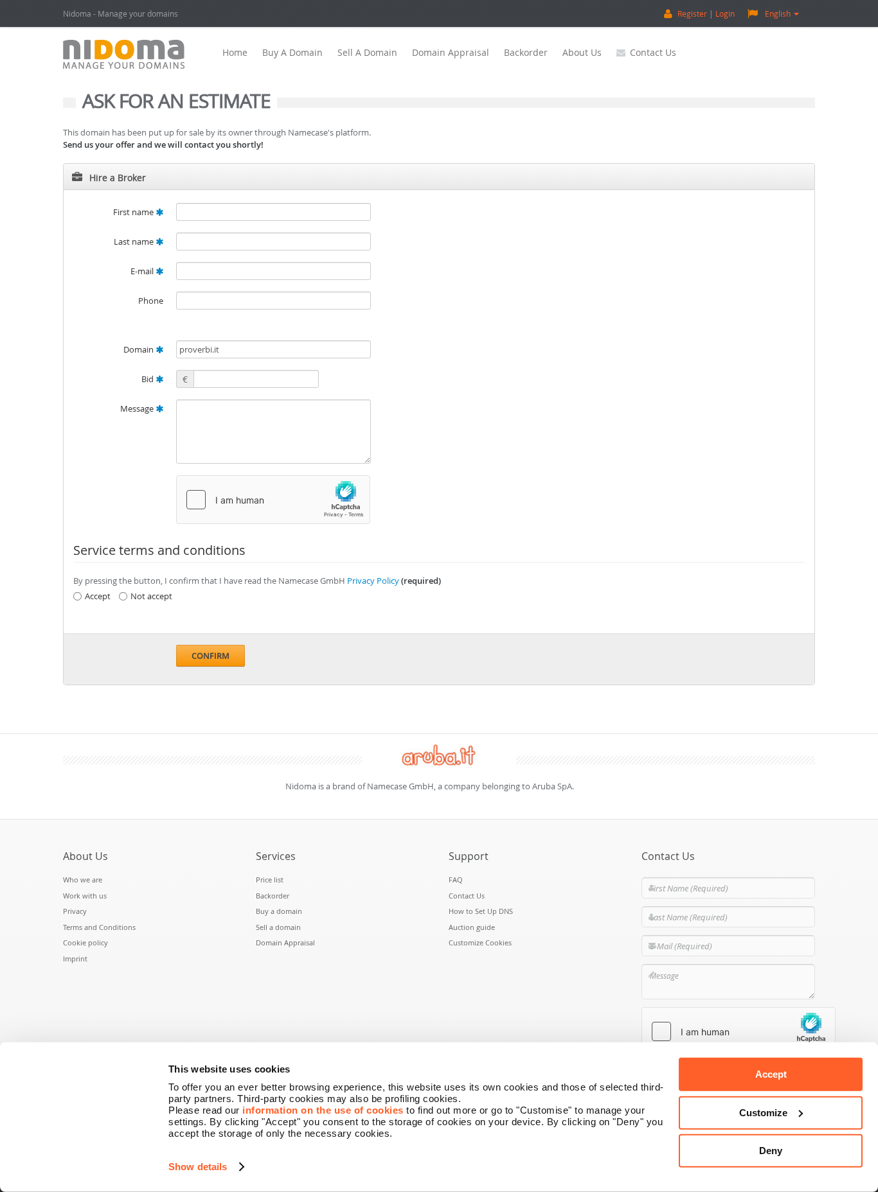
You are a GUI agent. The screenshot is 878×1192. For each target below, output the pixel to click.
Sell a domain (367, 52)
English (778, 13)
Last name (135, 241)
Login (725, 13)
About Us (582, 52)
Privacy (75, 911)
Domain (139, 349)
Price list (269, 879)
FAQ (456, 879)
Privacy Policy (373, 580)
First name (134, 212)
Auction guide (472, 927)
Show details (197, 1166)
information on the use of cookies (323, 1110)
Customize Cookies (480, 942)
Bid (148, 379)
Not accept (151, 596)
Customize (763, 1112)
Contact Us (653, 52)
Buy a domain (292, 52)
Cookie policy (85, 942)
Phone (150, 300)
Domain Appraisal (450, 52)
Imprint (75, 958)
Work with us (85, 895)
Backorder (526, 52)
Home (234, 52)
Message (138, 408)
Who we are (82, 879)
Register (692, 13)
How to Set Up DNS (481, 911)
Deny (770, 1150)
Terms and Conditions (99, 927)
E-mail (143, 271)
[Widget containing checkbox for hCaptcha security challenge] (273, 499)
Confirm (210, 656)
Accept (771, 1074)
